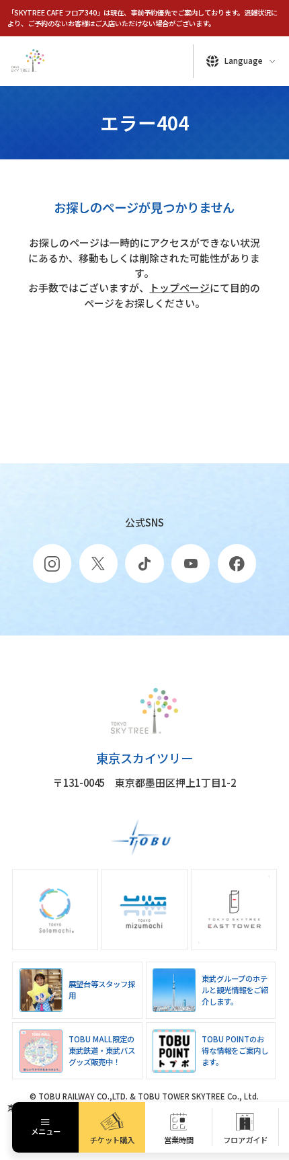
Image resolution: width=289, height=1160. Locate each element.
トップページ (179, 287)
